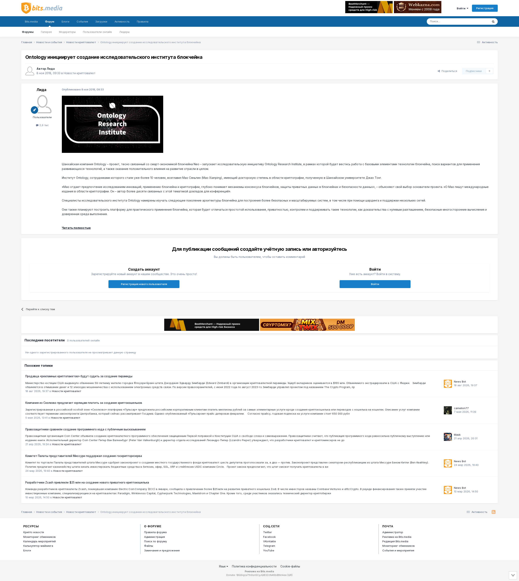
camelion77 (461, 408)
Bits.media (31, 21)
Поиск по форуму (155, 541)
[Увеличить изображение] (112, 124)
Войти (462, 8)
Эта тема (478, 21)
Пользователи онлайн (97, 31)
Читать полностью (76, 227)
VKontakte (269, 541)
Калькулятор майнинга (38, 545)
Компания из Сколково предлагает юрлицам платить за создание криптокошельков (83, 402)
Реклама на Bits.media (396, 536)
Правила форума (155, 532)
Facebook (269, 536)
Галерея (46, 31)
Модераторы (67, 31)
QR (290, 575)
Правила (142, 21)
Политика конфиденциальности (254, 566)
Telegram (269, 545)
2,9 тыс (44, 125)
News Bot (460, 381)
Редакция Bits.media (395, 541)
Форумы (28, 31)
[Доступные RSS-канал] (493, 512)
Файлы (148, 545)
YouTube (268, 550)
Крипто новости (33, 532)
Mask (457, 434)
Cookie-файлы (290, 566)
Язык (222, 566)
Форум (49, 21)
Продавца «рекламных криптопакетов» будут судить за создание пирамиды (78, 376)
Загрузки (101, 21)
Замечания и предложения (162, 550)
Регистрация (484, 8)
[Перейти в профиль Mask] (448, 437)
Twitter (267, 532)
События (82, 21)
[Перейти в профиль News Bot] (448, 384)
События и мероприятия (398, 550)
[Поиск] (493, 21)
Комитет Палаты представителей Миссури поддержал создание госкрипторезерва (83, 456)
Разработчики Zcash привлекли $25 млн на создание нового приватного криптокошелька (87, 482)
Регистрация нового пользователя (144, 284)
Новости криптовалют (79, 73)
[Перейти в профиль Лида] (29, 70)
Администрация (154, 536)
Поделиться (448, 71)
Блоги (65, 21)
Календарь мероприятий (39, 541)
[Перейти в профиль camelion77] (448, 410)
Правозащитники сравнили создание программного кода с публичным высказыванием (85, 429)
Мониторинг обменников (39, 536)
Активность (122, 21)
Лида (51, 68)
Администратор (392, 532)
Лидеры (124, 31)
